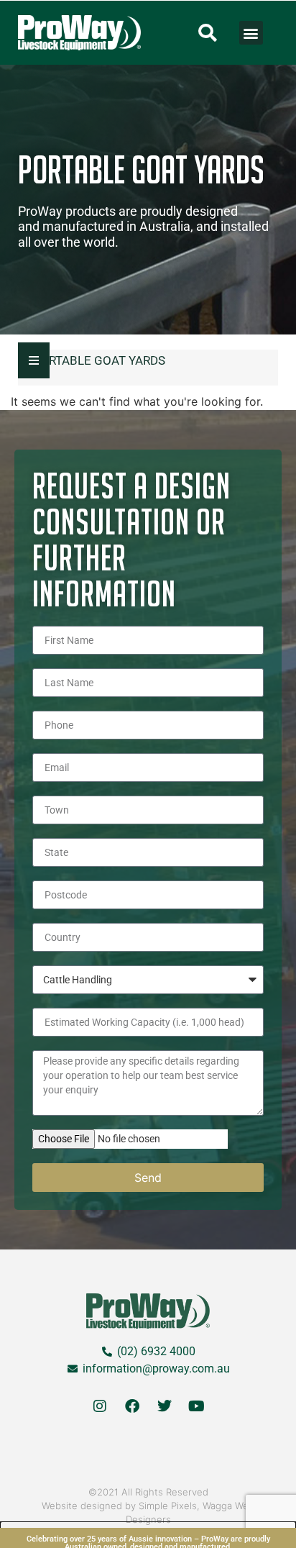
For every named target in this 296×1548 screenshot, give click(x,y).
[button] (207, 33)
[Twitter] (164, 1406)
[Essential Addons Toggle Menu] (34, 360)
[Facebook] (132, 1406)
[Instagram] (99, 1406)
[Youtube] (196, 1406)
